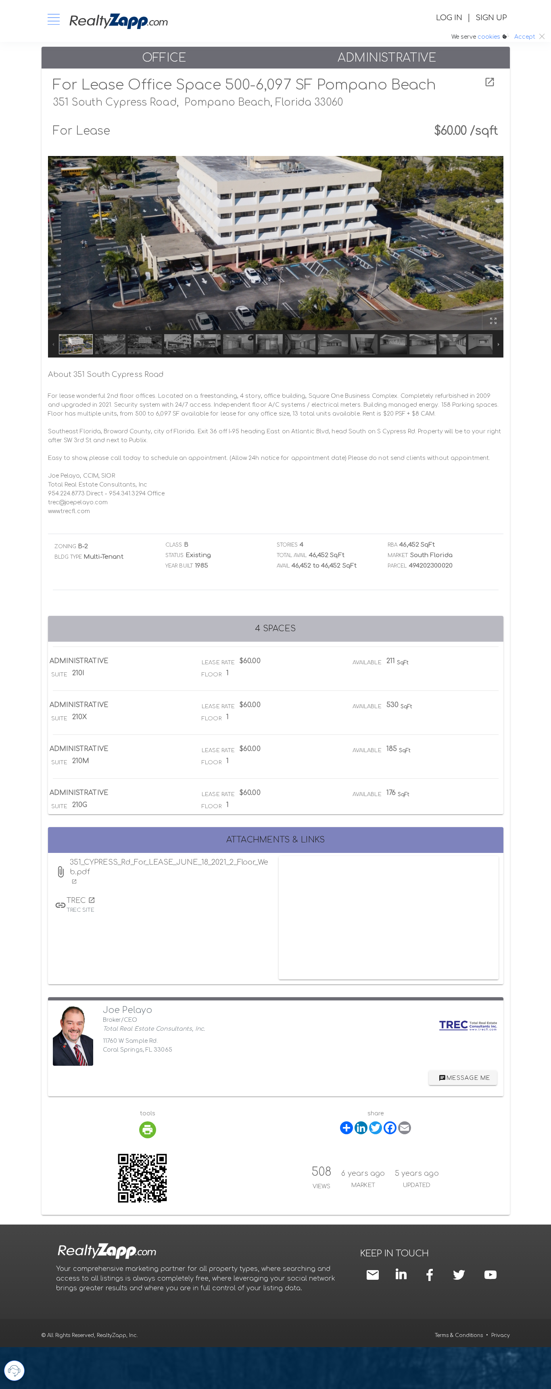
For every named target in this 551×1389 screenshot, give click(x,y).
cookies (489, 37)
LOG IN (449, 18)
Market (398, 555)
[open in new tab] (490, 82)
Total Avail (292, 555)
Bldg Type (68, 557)
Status (174, 555)
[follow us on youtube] (490, 1274)
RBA (392, 545)
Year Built (179, 566)
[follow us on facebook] (431, 1274)
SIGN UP (491, 18)
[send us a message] (374, 1274)
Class (173, 545)
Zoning (65, 546)
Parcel (397, 566)
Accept (524, 37)
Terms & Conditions (459, 1335)
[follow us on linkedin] (403, 1274)
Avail (283, 566)
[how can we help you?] (14, 1370)
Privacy (500, 1335)
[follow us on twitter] (459, 1274)
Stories (287, 545)
